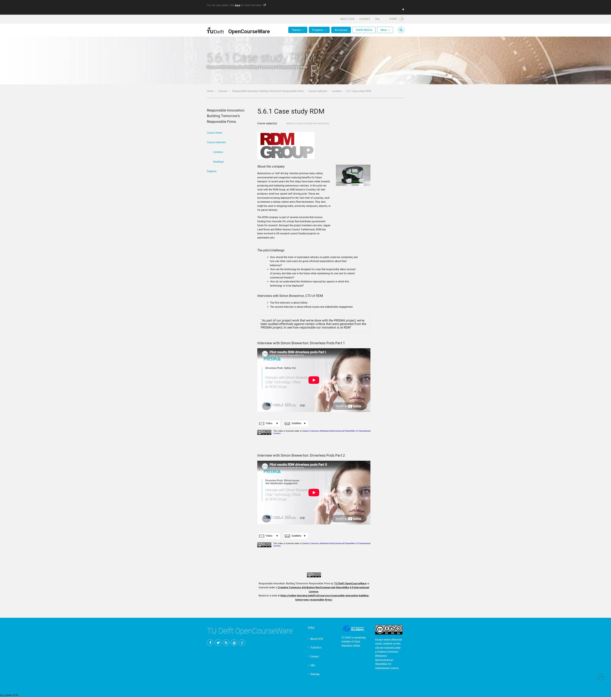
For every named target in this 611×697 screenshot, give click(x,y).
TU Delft (242, 642)
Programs (317, 30)
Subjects (212, 171)
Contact (364, 19)
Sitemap (315, 674)
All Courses (341, 30)
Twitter (218, 642)
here (237, 5)
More (383, 30)
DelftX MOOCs (364, 30)
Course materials (317, 91)
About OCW (347, 19)
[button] (402, 9)
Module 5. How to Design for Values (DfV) (308, 124)
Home (210, 91)
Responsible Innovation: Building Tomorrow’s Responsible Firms (268, 91)
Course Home (214, 132)
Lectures (337, 91)
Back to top (600, 677)
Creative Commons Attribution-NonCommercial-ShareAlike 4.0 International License (386, 659)
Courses (223, 91)
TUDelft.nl (315, 647)
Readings (218, 161)
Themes (296, 30)
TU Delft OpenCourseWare (350, 583)
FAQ (377, 19)
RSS (226, 642)
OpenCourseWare (249, 30)
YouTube (234, 642)
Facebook (210, 642)
